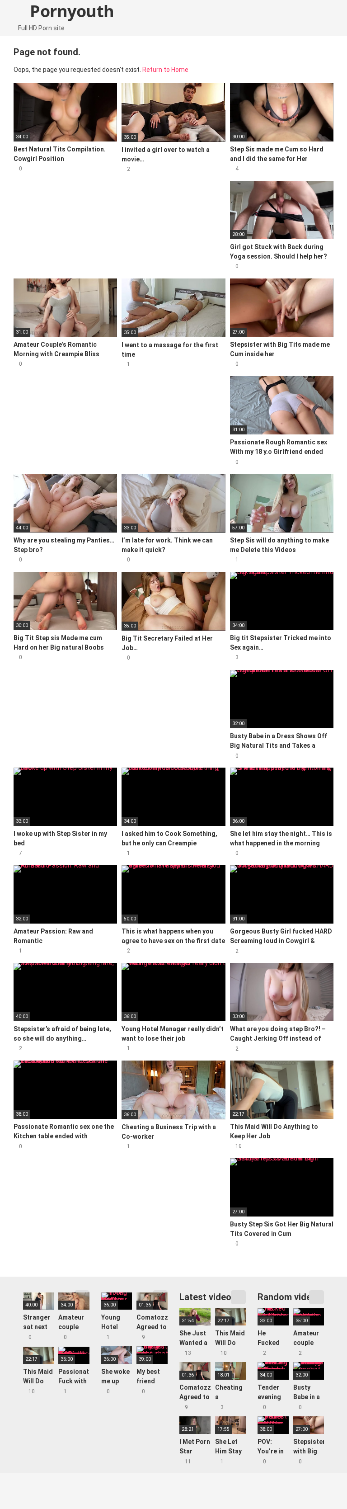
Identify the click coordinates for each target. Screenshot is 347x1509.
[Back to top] (317, 1481)
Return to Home (165, 69)
